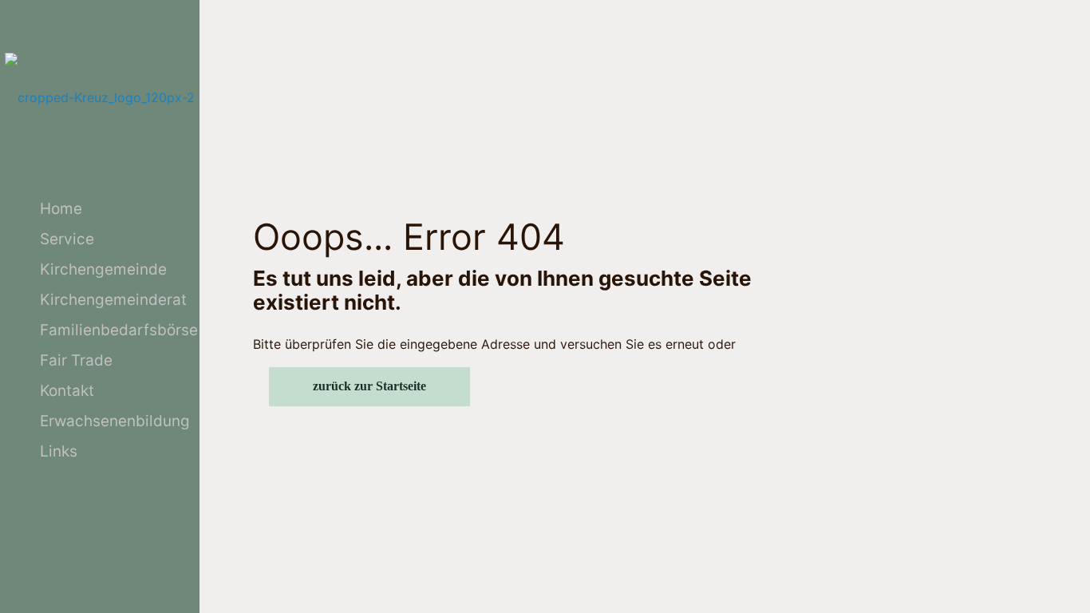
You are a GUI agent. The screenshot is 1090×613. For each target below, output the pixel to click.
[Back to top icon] (1013, 580)
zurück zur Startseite (369, 386)
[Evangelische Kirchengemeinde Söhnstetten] (99, 97)
